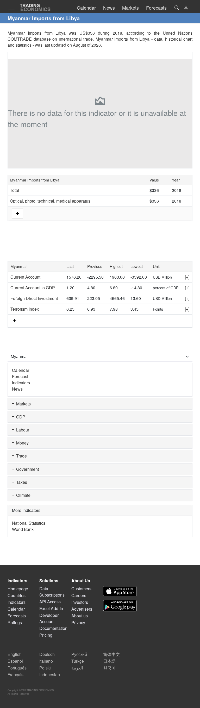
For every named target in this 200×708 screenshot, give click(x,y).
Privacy (78, 622)
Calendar (20, 370)
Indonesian (49, 675)
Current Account (25, 277)
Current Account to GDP (32, 288)
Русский (79, 654)
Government (26, 469)
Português (17, 668)
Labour (21, 430)
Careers (78, 595)
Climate (22, 495)
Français (15, 675)
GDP (19, 417)
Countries (17, 595)
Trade (20, 456)
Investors (79, 602)
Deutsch (47, 654)
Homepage (18, 589)
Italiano (46, 661)
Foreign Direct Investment (34, 298)
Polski (45, 668)
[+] (187, 277)
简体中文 (111, 654)
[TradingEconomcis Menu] (13, 7)
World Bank (23, 529)
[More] (14, 321)
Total (14, 190)
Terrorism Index (24, 309)
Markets (22, 404)
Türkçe (77, 661)
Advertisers (81, 609)
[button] (186, 8)
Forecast (20, 376)
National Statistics (28, 523)
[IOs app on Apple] (120, 591)
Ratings (15, 622)
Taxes (20, 482)
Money (21, 443)
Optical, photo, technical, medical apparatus (50, 201)
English (15, 654)
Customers (81, 589)
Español (15, 661)
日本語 (109, 661)
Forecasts (17, 616)
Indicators (21, 383)
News (17, 389)
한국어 (109, 668)
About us (79, 616)
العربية (77, 668)
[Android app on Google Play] (120, 605)
